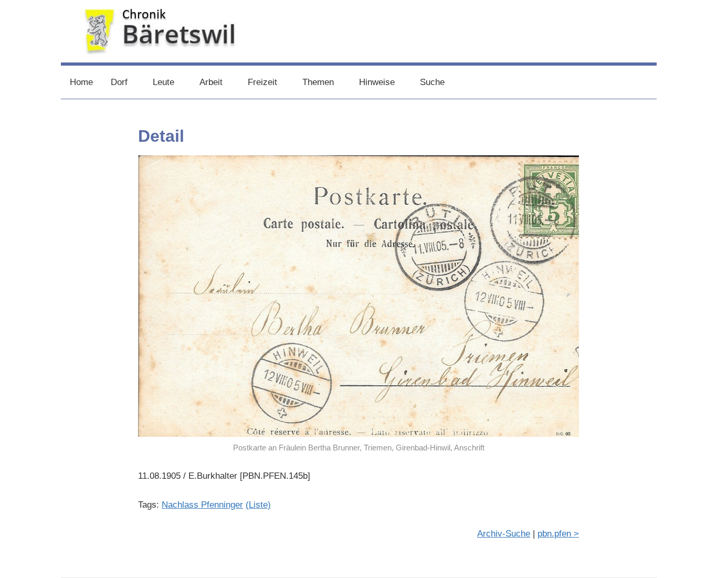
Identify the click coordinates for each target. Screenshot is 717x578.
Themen (318, 82)
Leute (163, 82)
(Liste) (258, 505)
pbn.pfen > (558, 534)
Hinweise (377, 82)
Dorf (119, 82)
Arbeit (211, 82)
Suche (432, 82)
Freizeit (262, 82)
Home (81, 82)
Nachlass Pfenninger (202, 505)
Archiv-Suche (503, 534)
